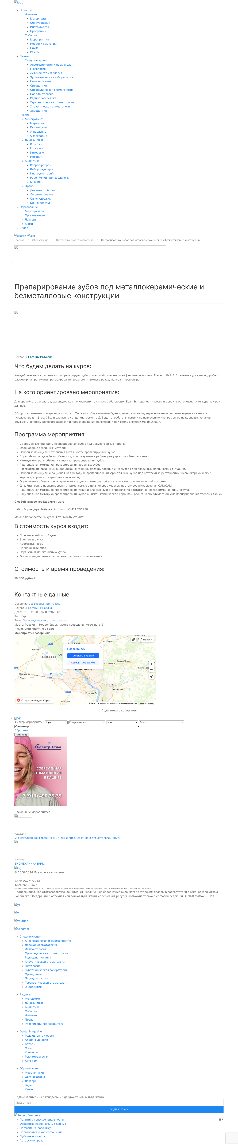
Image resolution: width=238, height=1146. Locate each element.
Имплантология (41, 81)
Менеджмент (34, 119)
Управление (38, 131)
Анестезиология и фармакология (53, 64)
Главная (19, 239)
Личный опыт (34, 140)
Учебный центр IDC (47, 603)
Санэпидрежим (40, 198)
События (31, 35)
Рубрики (25, 115)
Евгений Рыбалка (40, 608)
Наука (34, 48)
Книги (29, 223)
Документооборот (42, 190)
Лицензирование (41, 194)
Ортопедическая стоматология (52, 89)
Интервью (37, 152)
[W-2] (90, 262)
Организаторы (35, 215)
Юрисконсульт (40, 202)
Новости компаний (43, 43)
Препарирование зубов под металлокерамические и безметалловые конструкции (150, 239)
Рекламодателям (36, 1056)
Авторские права (32, 1140)
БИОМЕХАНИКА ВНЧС (29, 863)
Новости (26, 10)
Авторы (30, 1044)
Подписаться (119, 1109)
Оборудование (40, 22)
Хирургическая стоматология (50, 106)
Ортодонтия (38, 85)
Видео (24, 228)
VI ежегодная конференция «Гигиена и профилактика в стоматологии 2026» (67, 837)
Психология (38, 127)
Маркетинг (37, 123)
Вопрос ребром (41, 165)
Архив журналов (36, 1040)
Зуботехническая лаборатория (51, 77)
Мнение (35, 182)
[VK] (17, 718)
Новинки (31, 14)
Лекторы (31, 219)
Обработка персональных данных (43, 1123)
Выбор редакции (41, 169)
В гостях (36, 144)
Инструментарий (42, 173)
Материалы (38, 18)
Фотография (38, 135)
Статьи (25, 56)
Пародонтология (41, 94)
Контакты (31, 1052)
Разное (35, 52)
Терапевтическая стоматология (52, 102)
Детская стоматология (46, 73)
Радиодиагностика (43, 98)
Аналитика (32, 161)
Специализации (36, 60)
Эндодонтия (38, 110)
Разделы (25, 994)
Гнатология (38, 68)
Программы (38, 31)
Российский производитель (49, 177)
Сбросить (21, 730)
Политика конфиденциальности (42, 1119)
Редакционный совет (39, 1035)
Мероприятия (39, 39)
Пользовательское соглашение (41, 1132)
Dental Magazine (31, 1031)
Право (29, 186)
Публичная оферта (32, 1136)
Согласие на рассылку (35, 1128)
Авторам (31, 1060)
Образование (29, 207)
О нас (29, 1048)
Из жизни (36, 148)
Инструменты (39, 27)
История (36, 156)
